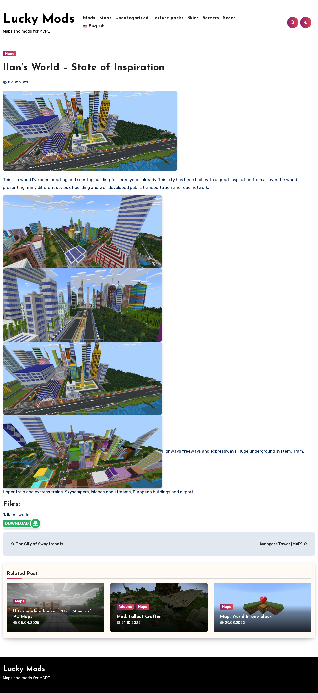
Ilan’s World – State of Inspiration (84, 68)
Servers (211, 18)
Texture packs (168, 18)
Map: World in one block (246, 617)
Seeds (229, 18)
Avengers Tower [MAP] (281, 544)
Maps (105, 18)
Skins (193, 18)
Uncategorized (132, 18)
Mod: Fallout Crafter (139, 617)
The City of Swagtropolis (39, 544)
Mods (89, 18)
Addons (125, 607)
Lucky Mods (39, 19)
